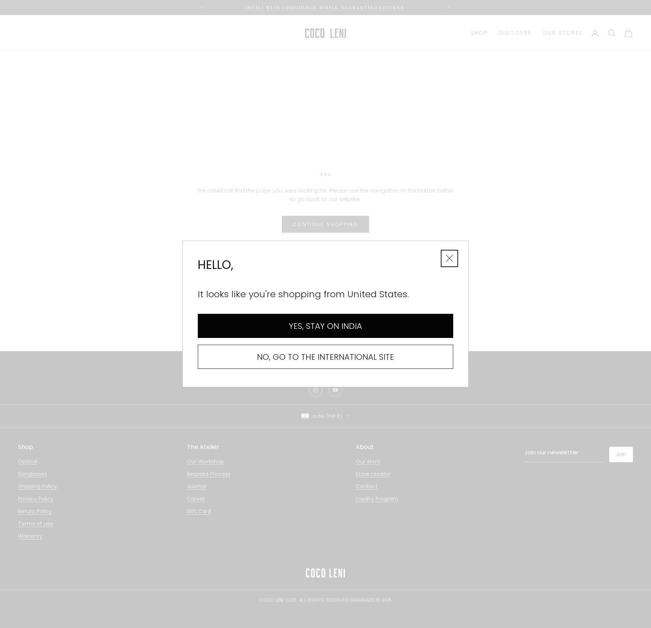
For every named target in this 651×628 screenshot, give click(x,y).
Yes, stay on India (325, 326)
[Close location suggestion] (449, 258)
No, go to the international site (325, 357)
